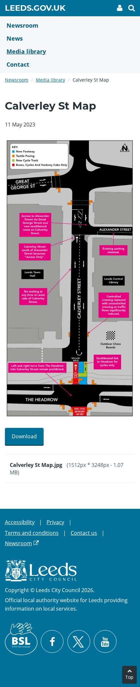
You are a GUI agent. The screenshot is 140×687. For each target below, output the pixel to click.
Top (129, 677)
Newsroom (16, 80)
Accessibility (20, 522)
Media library (50, 80)
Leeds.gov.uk (35, 9)
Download (24, 436)
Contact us (84, 532)
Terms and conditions (32, 532)
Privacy (55, 522)
